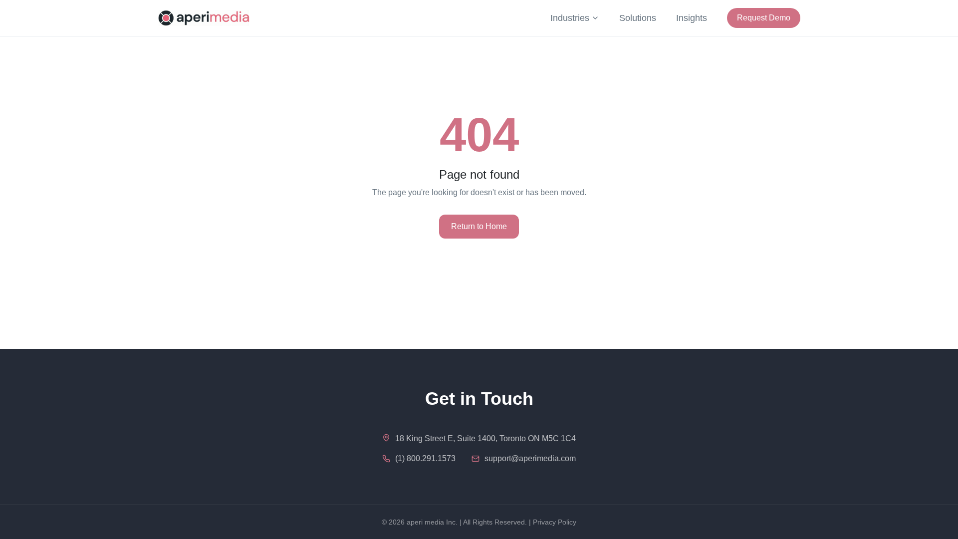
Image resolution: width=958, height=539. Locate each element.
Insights (691, 18)
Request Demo (763, 17)
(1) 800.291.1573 (425, 458)
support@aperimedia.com (530, 458)
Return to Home (479, 226)
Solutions (637, 18)
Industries (569, 18)
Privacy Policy (554, 522)
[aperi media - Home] (204, 18)
